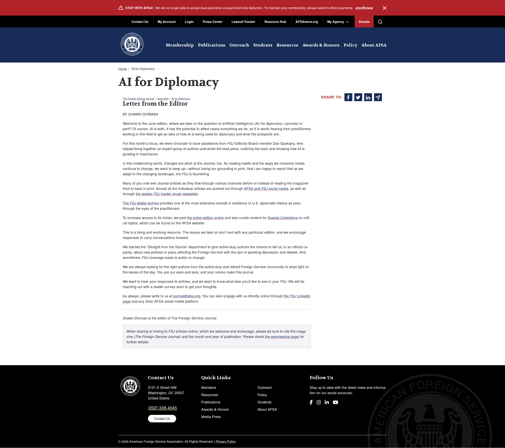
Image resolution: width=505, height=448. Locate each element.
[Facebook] (311, 402)
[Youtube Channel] (335, 402)
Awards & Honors (320, 45)
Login (189, 21)
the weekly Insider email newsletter (167, 193)
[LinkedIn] (327, 402)
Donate (364, 21)
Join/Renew (364, 8)
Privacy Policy (226, 441)
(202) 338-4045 (162, 408)
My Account (167, 21)
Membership (180, 45)
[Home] (132, 45)
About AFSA (374, 45)
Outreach (239, 45)
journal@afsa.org (186, 295)
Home (122, 68)
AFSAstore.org (307, 21)
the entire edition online (205, 217)
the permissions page (282, 336)
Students (262, 45)
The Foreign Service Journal (138, 98)
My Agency (335, 21)
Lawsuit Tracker (243, 21)
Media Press (211, 416)
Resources (287, 45)
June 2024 (163, 98)
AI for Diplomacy (181, 98)
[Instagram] (319, 402)
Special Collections (283, 217)
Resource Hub (275, 21)
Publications (211, 45)
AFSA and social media (266, 188)
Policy (350, 45)
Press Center (212, 21)
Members (208, 387)
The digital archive (141, 202)
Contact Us (140, 21)
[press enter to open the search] (380, 21)
